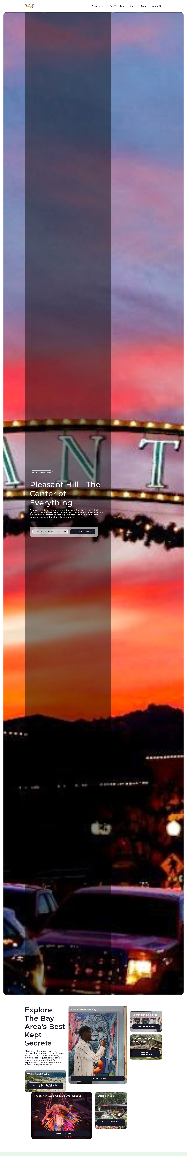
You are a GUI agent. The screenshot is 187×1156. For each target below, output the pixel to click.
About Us (157, 6)
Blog (143, 6)
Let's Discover (84, 532)
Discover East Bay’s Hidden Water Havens (45, 1086)
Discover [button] (96, 6)
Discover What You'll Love (111, 1123)
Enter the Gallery (98, 1078)
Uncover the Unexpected (146, 1053)
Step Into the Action (61, 1134)
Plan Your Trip (116, 6)
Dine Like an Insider (146, 1027)
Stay (132, 6)
